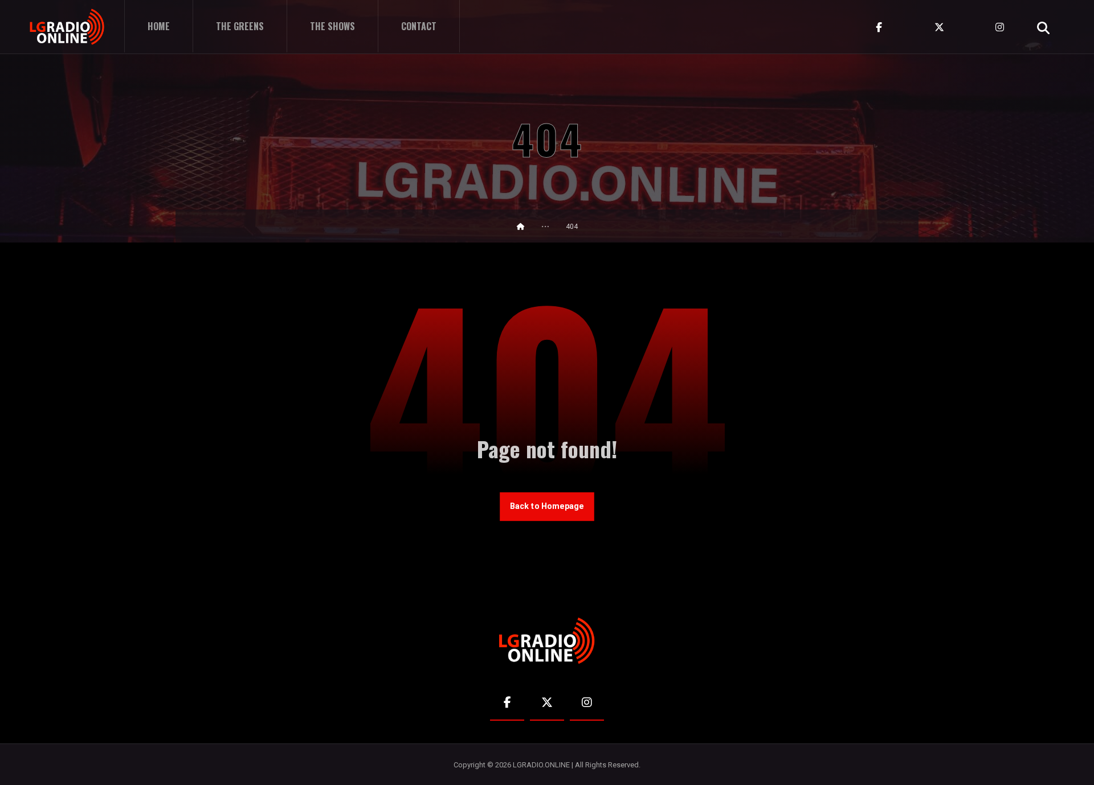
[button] (1043, 28)
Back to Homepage (547, 506)
